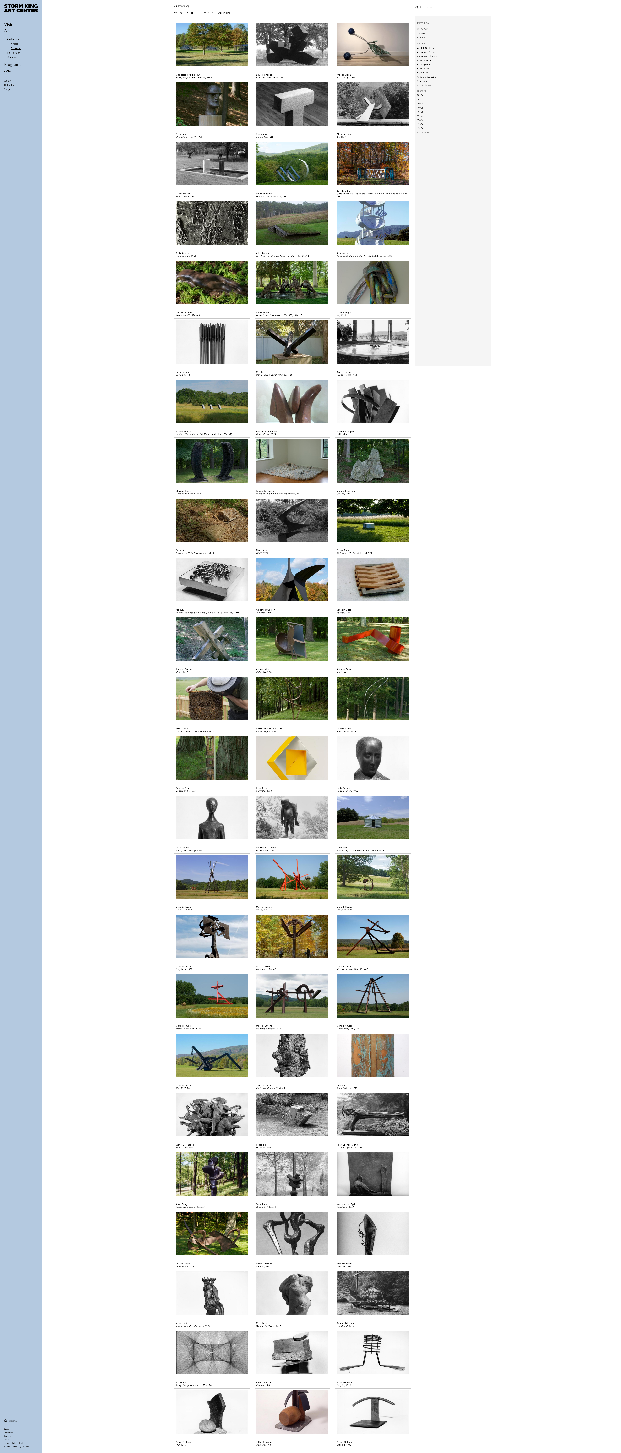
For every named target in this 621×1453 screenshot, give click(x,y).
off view (421, 33)
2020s (420, 95)
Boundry (341, 612)
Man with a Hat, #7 (186, 137)
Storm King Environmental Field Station (357, 850)
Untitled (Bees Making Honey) (192, 731)
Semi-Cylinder (344, 1088)
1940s (420, 128)
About (7, 80)
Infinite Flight (263, 731)
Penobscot (342, 1326)
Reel (339, 672)
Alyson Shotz (423, 72)
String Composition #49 (188, 1385)
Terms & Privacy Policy (14, 1443)
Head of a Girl (344, 791)
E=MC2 (180, 909)
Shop (7, 89)
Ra (338, 137)
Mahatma (261, 969)
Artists (14, 43)
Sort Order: (216, 12)
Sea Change (343, 731)
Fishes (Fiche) (344, 374)
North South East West (268, 315)
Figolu (259, 909)
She (178, 1088)
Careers (7, 1436)
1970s (420, 116)
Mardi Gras (182, 1147)
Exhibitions (13, 52)
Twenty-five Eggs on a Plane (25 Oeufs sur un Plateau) (204, 612)
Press (6, 1429)
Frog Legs (181, 969)
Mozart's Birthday (265, 1028)
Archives (12, 57)
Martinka (261, 791)
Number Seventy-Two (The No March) (275, 493)
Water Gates (182, 196)
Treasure (260, 1444)
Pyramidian (342, 1028)
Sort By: (183, 12)
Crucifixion (342, 1207)
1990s (420, 107)
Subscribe (8, 1432)
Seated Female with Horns (190, 1326)
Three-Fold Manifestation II (351, 256)
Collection (13, 39)
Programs (12, 64)
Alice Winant (423, 68)
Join (7, 70)
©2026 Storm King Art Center (17, 1447)
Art (7, 30)
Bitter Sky (261, 672)
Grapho (340, 1385)
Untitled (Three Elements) (189, 434)
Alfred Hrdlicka (425, 60)
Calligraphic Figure (186, 1207)
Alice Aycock (423, 64)
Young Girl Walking (186, 850)
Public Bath (262, 850)
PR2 (178, 1444)
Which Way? (343, 77)
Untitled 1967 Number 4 (268, 196)
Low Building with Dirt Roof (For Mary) (276, 256)
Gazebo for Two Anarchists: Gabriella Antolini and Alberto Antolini (372, 193)
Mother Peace (183, 1028)
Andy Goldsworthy (426, 77)
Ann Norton (423, 81)
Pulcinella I (261, 1207)
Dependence (263, 434)
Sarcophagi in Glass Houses (190, 77)
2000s (420, 103)
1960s (420, 120)
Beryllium (180, 374)
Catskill (340, 493)
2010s (420, 99)
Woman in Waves (265, 1326)
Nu (338, 315)
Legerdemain (183, 256)
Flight (259, 553)
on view (421, 37)
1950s (420, 124)
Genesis (260, 1147)
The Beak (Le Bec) (346, 1147)
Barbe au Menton (265, 1088)
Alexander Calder (426, 52)
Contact (7, 1439)
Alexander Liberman (427, 56)
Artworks (16, 48)
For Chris (341, 909)
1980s (420, 111)
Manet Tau (261, 137)
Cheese (260, 1385)
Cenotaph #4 (182, 791)
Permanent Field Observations (192, 553)
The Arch (260, 612)
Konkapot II (182, 1266)
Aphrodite (181, 315)
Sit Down (341, 553)
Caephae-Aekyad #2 (267, 77)
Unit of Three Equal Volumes (271, 374)
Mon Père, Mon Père (348, 969)
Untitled (341, 434)
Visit (8, 24)
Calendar (9, 85)
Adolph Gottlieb (425, 48)
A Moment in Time (185, 493)
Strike (178, 672)
